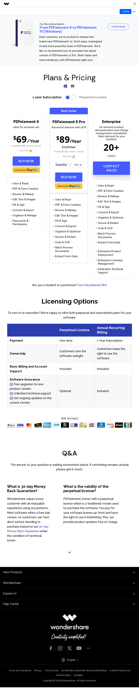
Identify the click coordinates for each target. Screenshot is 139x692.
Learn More (118, 26)
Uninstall (78, 675)
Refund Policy (63, 675)
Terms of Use (51, 670)
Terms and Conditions (20, 670)
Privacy (38, 670)
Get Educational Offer (92, 285)
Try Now (125, 11)
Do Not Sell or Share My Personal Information (84, 670)
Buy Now (26, 161)
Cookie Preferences (120, 670)
